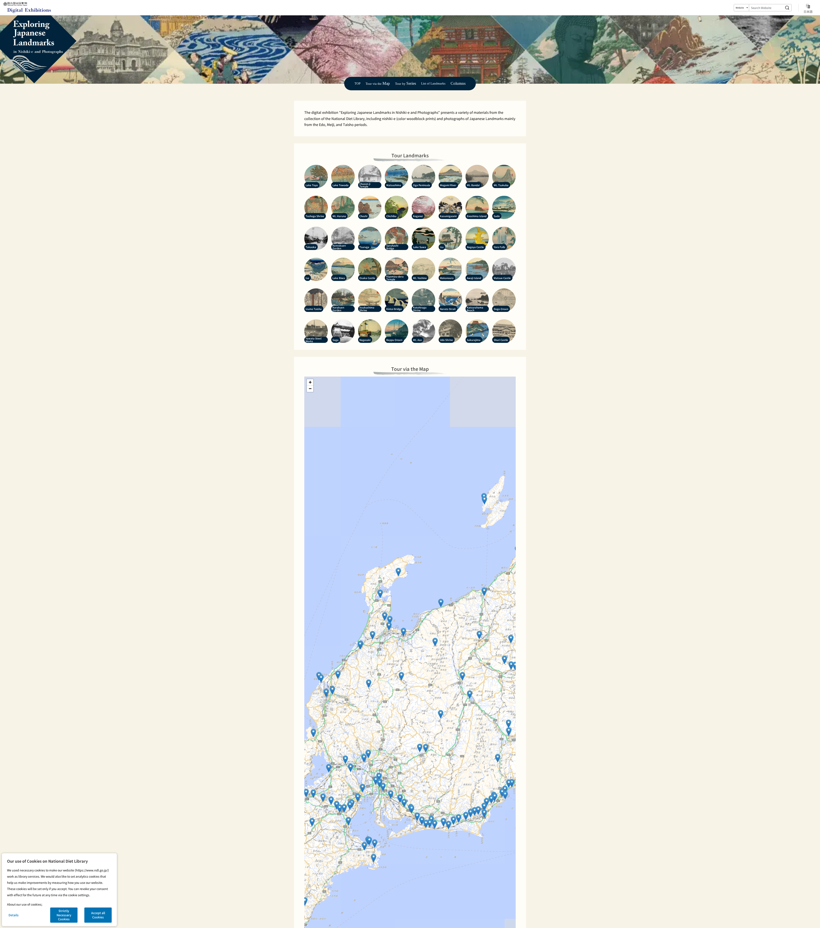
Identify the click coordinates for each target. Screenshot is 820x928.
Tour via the (378, 83)
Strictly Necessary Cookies (64, 915)
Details (14, 915)
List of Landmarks (433, 83)
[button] (511, 639)
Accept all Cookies (98, 915)
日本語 (808, 11)
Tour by (405, 83)
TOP (357, 83)
